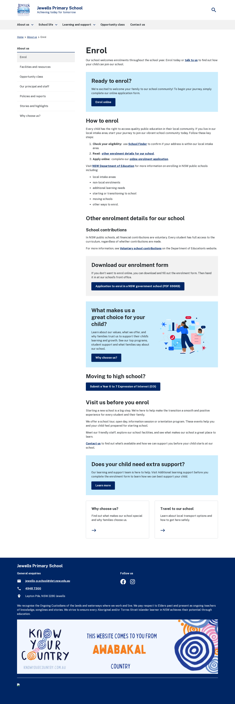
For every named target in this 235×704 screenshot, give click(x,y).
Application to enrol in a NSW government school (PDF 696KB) (137, 286)
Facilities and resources (35, 67)
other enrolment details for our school (128, 153)
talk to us (191, 60)
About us (32, 37)
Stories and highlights (34, 106)
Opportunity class (31, 76)
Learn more (103, 485)
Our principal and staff (34, 86)
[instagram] (133, 583)
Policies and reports (33, 96)
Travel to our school (177, 509)
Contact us (93, 443)
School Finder (137, 144)
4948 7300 (33, 588)
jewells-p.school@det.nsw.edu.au (47, 581)
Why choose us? (106, 357)
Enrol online (103, 102)
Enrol (23, 57)
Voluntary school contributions (141, 248)
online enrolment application (149, 159)
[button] (25, 25)
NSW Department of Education (113, 166)
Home (20, 37)
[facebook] (123, 583)
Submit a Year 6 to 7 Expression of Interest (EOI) (123, 386)
